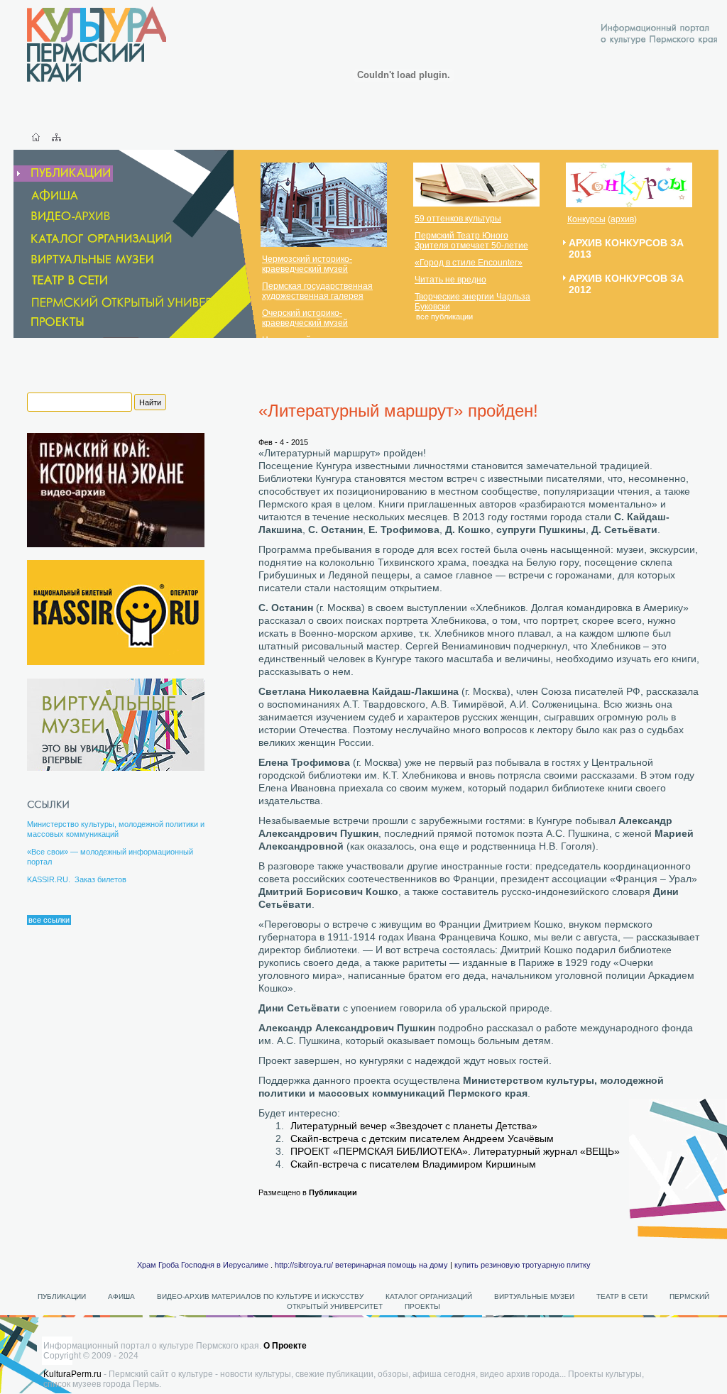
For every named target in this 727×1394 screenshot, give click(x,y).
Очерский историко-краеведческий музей (305, 318)
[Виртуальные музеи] (84, 259)
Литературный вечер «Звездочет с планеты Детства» (413, 1125)
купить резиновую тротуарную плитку (522, 1265)
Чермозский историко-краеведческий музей (307, 264)
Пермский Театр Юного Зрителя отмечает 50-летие (471, 241)
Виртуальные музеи (534, 1296)
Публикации (333, 1192)
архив (622, 219)
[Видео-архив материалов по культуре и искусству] (72, 217)
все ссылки (49, 920)
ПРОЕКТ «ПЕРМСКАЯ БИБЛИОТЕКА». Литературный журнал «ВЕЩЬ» (455, 1151)
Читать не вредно (450, 280)
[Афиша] (47, 195)
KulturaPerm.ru (72, 1374)
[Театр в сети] (79, 280)
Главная (35, 137)
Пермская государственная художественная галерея (317, 291)
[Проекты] (50, 322)
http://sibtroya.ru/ (304, 1265)
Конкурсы (586, 219)
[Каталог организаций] (94, 238)
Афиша (121, 1296)
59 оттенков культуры (458, 219)
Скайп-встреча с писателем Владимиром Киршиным (413, 1164)
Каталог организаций (429, 1296)
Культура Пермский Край (96, 44)
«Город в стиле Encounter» (469, 263)
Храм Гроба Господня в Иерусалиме (202, 1265)
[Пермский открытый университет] (132, 301)
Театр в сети (621, 1296)
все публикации (444, 316)
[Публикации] (63, 173)
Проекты (422, 1306)
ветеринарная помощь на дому (391, 1265)
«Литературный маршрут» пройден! (398, 410)
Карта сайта (56, 137)
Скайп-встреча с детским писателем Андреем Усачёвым (422, 1138)
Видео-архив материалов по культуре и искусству (261, 1296)
